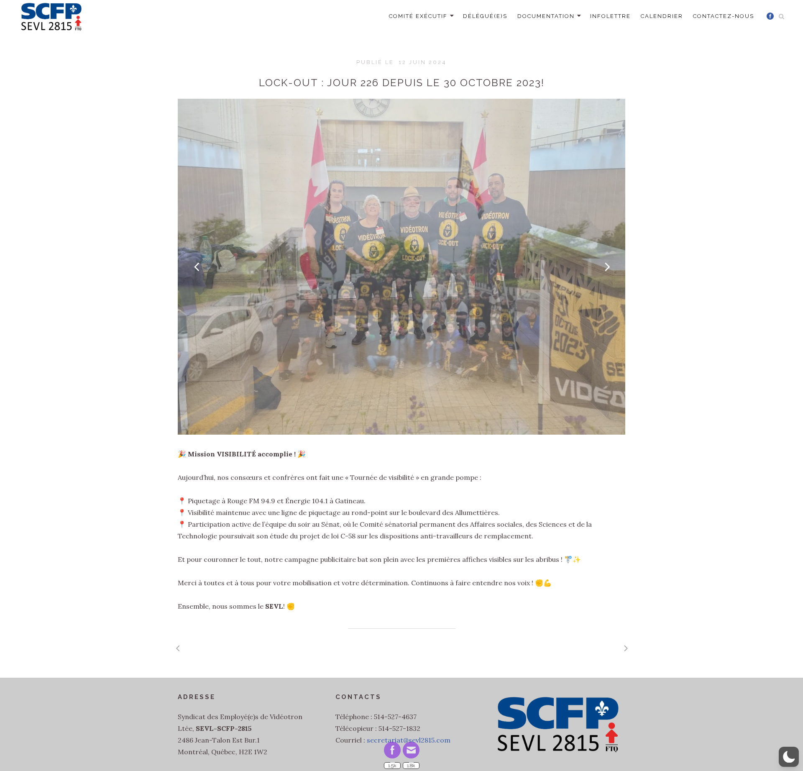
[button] (789, 757)
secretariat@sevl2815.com (408, 740)
